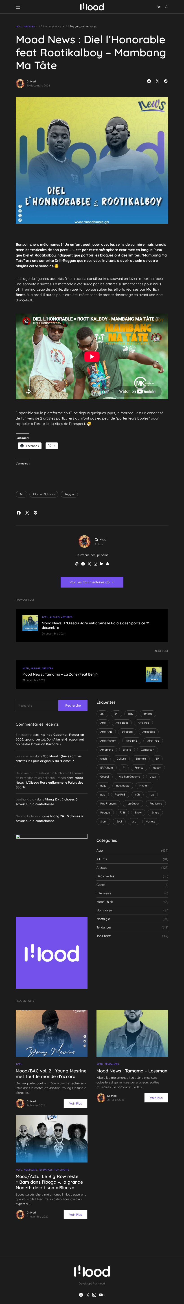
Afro (103, 722)
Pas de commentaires (83, 26)
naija (103, 785)
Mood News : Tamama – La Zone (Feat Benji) (60, 674)
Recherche (73, 705)
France (139, 767)
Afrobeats (148, 731)
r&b (137, 794)
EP (157, 758)
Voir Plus (75, 1103)
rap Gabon (133, 803)
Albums (54, 617)
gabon (157, 767)
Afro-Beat (122, 722)
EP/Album (106, 767)
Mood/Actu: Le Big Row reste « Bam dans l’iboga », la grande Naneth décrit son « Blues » (49, 1182)
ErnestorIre (24, 735)
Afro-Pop (143, 722)
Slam (103, 821)
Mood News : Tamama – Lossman (131, 1071)
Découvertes (105, 876)
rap (152, 794)
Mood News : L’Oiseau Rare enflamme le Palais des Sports (49, 782)
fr (124, 767)
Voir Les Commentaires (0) (90, 582)
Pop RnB (120, 794)
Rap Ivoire (155, 803)
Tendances (103, 927)
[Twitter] (87, 1295)
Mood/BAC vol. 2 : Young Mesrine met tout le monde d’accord (51, 1073)
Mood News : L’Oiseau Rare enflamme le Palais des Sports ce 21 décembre (95, 625)
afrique (147, 713)
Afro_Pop (153, 740)
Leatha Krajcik (26, 799)
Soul (119, 821)
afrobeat (127, 731)
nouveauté (122, 785)
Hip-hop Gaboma (44, 494)
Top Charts (103, 936)
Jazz (153, 776)
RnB (122, 812)
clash (103, 758)
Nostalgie (103, 919)
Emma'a (141, 758)
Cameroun (147, 749)
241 (21, 494)
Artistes (29, 26)
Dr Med (31, 81)
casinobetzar (25, 756)
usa (134, 821)
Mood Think (104, 902)
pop (102, 794)
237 (102, 713)
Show (138, 812)
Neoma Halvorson (29, 816)
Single (155, 812)
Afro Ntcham (108, 740)
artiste (127, 749)
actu (131, 713)
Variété (150, 821)
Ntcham (144, 785)
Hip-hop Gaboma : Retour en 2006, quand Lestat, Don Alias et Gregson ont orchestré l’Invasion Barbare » (50, 739)
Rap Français (108, 803)
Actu (19, 26)
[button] (18, 7)
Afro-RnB (106, 731)
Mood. (101, 1283)
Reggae (69, 494)
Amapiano (106, 749)
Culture (121, 758)
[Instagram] (94, 1295)
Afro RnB (131, 740)
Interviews (103, 893)
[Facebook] (81, 1295)
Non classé (104, 910)
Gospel (104, 776)
